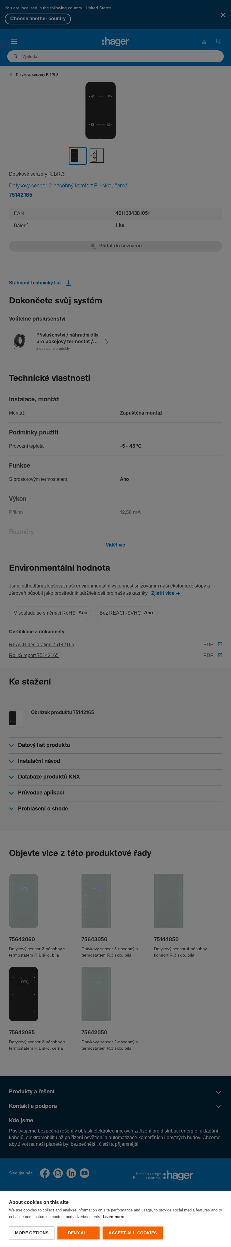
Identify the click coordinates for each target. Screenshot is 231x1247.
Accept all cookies (133, 1233)
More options (31, 1233)
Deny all (78, 1233)
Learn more (113, 1217)
